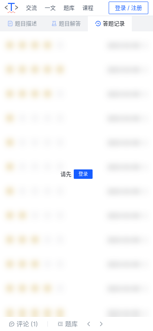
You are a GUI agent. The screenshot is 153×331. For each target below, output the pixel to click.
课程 (87, 8)
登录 (83, 174)
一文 (50, 8)
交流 (31, 8)
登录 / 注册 (128, 7)
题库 (69, 8)
